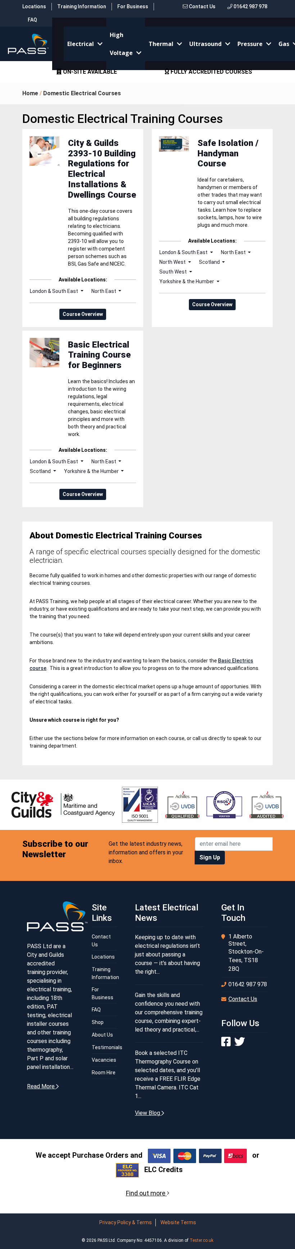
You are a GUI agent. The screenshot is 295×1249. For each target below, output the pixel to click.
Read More (41, 1086)
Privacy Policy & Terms (125, 1222)
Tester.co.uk (201, 1240)
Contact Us (201, 6)
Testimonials (107, 1047)
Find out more (146, 1193)
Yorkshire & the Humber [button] (187, 281)
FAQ (32, 20)
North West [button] (173, 262)
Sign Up (209, 857)
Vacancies (104, 1060)
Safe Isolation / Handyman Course (228, 153)
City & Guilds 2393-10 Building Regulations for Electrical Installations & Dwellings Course (102, 169)
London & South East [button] (54, 291)
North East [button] (104, 291)
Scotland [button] (210, 262)
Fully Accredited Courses (210, 71)
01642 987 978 (249, 6)
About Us (102, 1035)
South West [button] (173, 272)
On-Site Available (89, 71)
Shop (98, 1022)
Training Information (81, 6)
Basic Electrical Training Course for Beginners (99, 355)
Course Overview (83, 314)
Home (30, 93)
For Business (132, 6)
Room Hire (103, 1072)
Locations (34, 6)
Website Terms (178, 1222)
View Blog (148, 1113)
